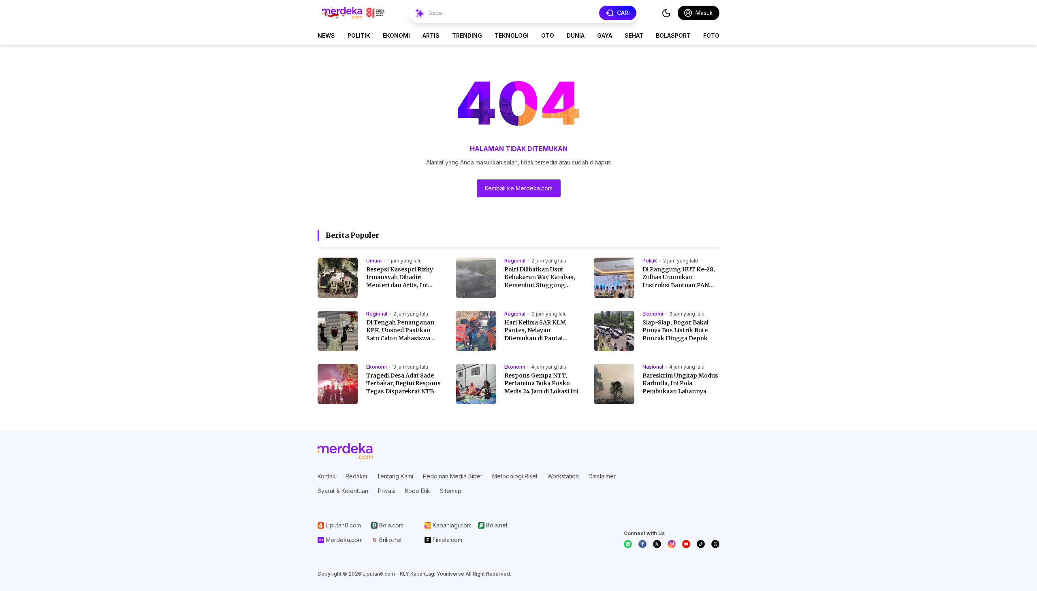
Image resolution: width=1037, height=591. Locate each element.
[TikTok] (701, 544)
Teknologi (512, 35)
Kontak (327, 476)
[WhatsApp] (628, 544)
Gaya (604, 35)
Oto (547, 35)
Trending (467, 35)
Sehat (634, 35)
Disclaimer (602, 476)
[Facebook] (642, 544)
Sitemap (450, 490)
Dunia (576, 35)
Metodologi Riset (515, 476)
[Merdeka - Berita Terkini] (353, 13)
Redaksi (356, 476)
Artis (431, 35)
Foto (711, 35)
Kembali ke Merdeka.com (519, 188)
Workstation (563, 476)
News (326, 35)
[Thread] (715, 544)
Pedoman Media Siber (452, 476)
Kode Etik (417, 490)
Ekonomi (396, 35)
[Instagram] (672, 544)
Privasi (386, 490)
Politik (359, 35)
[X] (657, 544)
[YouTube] (686, 544)
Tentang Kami (395, 476)
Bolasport (673, 35)
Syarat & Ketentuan (343, 490)
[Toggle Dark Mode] (666, 13)
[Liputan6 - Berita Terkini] (345, 451)
